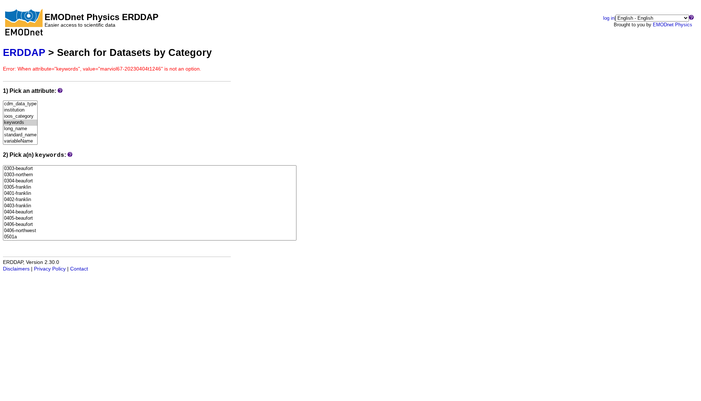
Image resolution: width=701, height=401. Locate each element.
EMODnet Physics (672, 24)
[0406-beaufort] (149, 225)
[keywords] (20, 123)
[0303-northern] (149, 175)
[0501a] (149, 237)
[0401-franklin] (149, 193)
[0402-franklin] (149, 200)
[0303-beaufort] (149, 169)
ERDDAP (24, 52)
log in (608, 18)
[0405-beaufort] (149, 218)
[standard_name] (20, 135)
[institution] (20, 110)
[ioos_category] (20, 116)
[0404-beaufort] (149, 212)
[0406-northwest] (149, 231)
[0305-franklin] (149, 187)
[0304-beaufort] (149, 181)
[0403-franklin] (149, 206)
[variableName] (20, 141)
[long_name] (20, 129)
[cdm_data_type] (20, 104)
